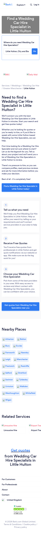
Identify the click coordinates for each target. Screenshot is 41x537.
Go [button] (34, 51)
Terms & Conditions (13, 524)
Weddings (16, 85)
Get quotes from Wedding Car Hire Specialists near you (21, 306)
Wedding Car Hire (31, 85)
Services (5, 85)
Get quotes (20, 450)
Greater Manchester (12, 88)
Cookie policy (29, 524)
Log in (36, 4)
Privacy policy (20, 527)
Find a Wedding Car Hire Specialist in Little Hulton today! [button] (20, 187)
